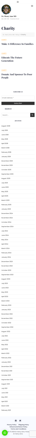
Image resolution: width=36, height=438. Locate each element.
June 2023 (5, 288)
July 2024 (4, 231)
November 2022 (6, 318)
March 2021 (5, 406)
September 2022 (7, 327)
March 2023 (5, 301)
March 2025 (5, 200)
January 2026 (6, 156)
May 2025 (4, 191)
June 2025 (5, 187)
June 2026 (5, 135)
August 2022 (5, 331)
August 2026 (5, 126)
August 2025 (5, 178)
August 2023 (5, 279)
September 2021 (7, 380)
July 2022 (4, 336)
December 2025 (7, 161)
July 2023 (4, 283)
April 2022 (4, 349)
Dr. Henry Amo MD (8, 16)
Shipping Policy (23, 425)
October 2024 (6, 222)
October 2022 (6, 323)
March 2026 (5, 148)
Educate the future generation (11, 59)
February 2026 (6, 152)
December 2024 (7, 213)
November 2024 (7, 218)
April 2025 (4, 196)
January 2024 (6, 257)
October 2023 (6, 270)
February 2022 (6, 358)
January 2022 (6, 362)
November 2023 (7, 266)
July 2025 (4, 183)
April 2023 (4, 296)
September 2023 (7, 275)
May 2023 (4, 292)
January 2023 (6, 310)
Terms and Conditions (18, 429)
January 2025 (6, 209)
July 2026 (4, 130)
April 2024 (4, 244)
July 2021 (4, 388)
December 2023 (7, 261)
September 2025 (7, 174)
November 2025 (7, 165)
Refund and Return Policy (18, 427)
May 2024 (4, 240)
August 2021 (5, 384)
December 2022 (7, 314)
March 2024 (5, 248)
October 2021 (6, 375)
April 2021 (4, 401)
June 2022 (4, 340)
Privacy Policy (11, 425)
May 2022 (4, 345)
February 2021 (6, 410)
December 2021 (6, 366)
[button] (32, 6)
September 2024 (7, 226)
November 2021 (6, 371)
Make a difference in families (17, 43)
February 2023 (6, 305)
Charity (4, 40)
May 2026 (4, 139)
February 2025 (6, 205)
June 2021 (4, 393)
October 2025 (6, 170)
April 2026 (4, 143)
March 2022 (5, 353)
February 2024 (6, 253)
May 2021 (4, 397)
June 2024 (5, 235)
